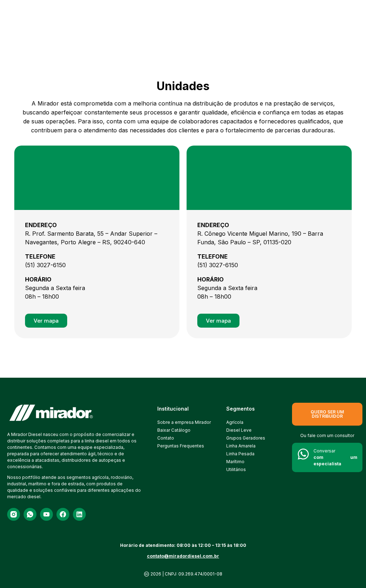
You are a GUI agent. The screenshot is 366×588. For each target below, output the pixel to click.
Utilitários (236, 469)
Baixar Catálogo (174, 430)
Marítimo (235, 461)
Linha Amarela (241, 446)
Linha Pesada (240, 453)
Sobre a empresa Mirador (179, 422)
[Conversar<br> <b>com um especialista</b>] (303, 454)
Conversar (335, 457)
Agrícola (234, 422)
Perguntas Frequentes (179, 446)
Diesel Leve (239, 430)
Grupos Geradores (245, 438)
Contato (165, 438)
